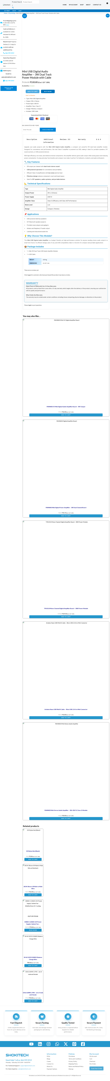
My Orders (92, 1064)
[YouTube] (31, 1044)
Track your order (8, 88)
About (88, 4)
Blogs (48, 1059)
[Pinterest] (74, 1044)
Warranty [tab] (82, 139)
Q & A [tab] (98, 139)
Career (49, 1061)
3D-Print (7, 10)
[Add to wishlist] (106, 17)
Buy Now (48, 91)
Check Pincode (47, 129)
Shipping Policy (73, 1064)
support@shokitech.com (28, 1065)
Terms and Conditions (75, 1059)
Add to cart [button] (66, 415)
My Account (93, 1056)
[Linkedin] (40, 1044)
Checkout (92, 1061)
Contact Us (97, 4)
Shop (82, 4)
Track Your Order (96, 1068)
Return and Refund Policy (76, 1066)
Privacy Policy (73, 1061)
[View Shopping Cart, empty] (106, 5)
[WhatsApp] (57, 1044)
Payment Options (52, 1069)
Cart (20, 10)
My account (73, 4)
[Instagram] (48, 1044)
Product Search (17, 2)
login (29, 305)
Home (65, 4)
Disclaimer (72, 1056)
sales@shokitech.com (8, 77)
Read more (33, 930)
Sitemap (71, 1069)
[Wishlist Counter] (102, 4)
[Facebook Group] (83, 1044)
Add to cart (33, 91)
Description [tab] (32, 139)
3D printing (11, 13)
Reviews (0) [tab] (65, 139)
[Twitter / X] (66, 1044)
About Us (49, 1066)
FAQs (48, 1056)
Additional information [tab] (48, 140)
